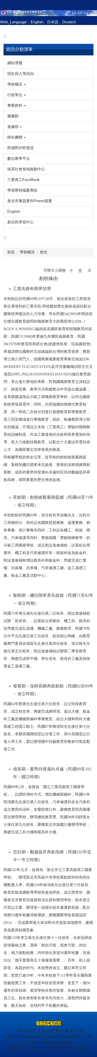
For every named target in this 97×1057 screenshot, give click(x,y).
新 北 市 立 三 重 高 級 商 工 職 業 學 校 (50, 1031)
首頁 (11, 252)
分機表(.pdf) (64, 1042)
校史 (44, 252)
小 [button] (71, 270)
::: (1, 3)
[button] (48, 84)
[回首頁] (48, 12)
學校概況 (27, 252)
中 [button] (80, 270)
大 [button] (89, 270)
